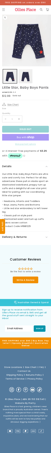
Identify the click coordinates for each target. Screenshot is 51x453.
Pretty (32, 403)
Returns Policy (34, 374)
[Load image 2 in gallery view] (25, 76)
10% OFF (2, 226)
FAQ (42, 367)
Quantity (6, 113)
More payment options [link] (25, 144)
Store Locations (13, 367)
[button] (3, 9)
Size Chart (13, 104)
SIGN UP (39, 328)
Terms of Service (15, 378)
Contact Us (24, 370)
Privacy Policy (34, 378)
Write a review (25, 280)
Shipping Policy (14, 374)
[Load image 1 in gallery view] (10, 76)
